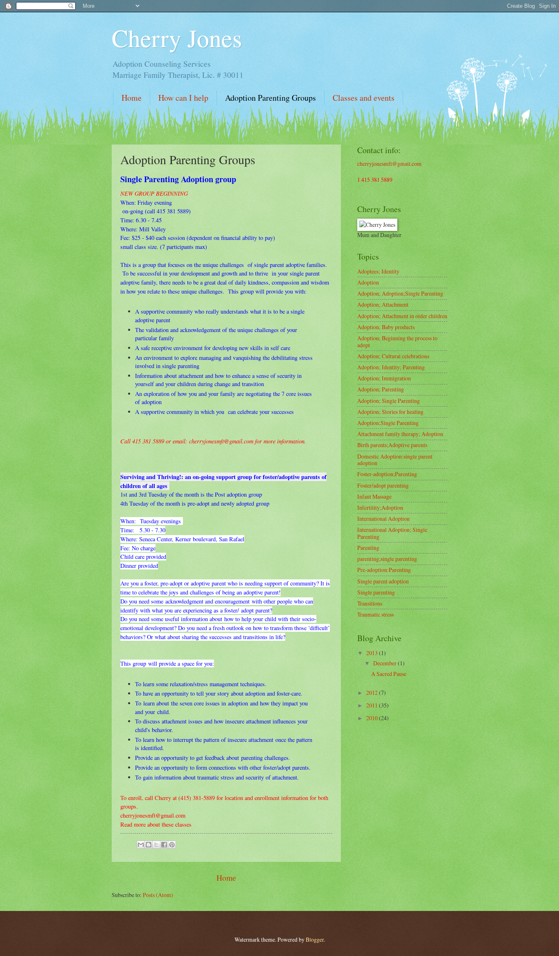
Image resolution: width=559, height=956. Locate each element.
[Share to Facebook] (164, 845)
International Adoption (383, 518)
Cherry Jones (177, 37)
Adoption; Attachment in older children (402, 316)
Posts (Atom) (158, 895)
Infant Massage (374, 496)
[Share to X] (156, 845)
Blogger (315, 939)
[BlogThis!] (148, 845)
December (385, 663)
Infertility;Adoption (380, 507)
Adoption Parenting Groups (270, 97)
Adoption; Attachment (382, 304)
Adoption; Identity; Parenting (391, 367)
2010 (372, 718)
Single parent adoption (383, 581)
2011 (372, 705)
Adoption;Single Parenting (388, 423)
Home (132, 97)
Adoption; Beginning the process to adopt (397, 341)
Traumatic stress (375, 614)
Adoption (368, 282)
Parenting (368, 547)
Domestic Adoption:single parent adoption (395, 459)
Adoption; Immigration (384, 378)
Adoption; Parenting (380, 389)
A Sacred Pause (388, 674)
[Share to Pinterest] (172, 845)
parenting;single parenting (387, 559)
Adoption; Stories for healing (390, 412)
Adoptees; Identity (378, 271)
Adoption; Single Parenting (388, 401)
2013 (372, 653)
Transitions (369, 603)
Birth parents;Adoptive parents (392, 445)
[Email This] (141, 845)
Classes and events (363, 97)
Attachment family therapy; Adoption (400, 434)
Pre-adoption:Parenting (384, 570)
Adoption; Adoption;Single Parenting (400, 293)
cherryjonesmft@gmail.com (389, 163)
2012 (372, 692)
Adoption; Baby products (386, 327)
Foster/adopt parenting (383, 485)
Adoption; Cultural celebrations (393, 356)
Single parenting (376, 592)
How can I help (183, 97)
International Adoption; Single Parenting (392, 533)
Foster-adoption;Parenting (387, 474)
